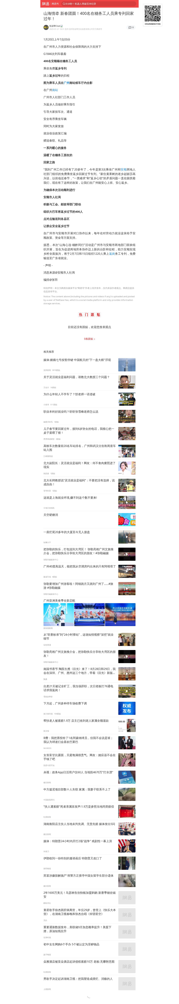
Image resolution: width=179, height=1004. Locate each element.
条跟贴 (89, 338)
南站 (55, 90)
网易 (45, 4)
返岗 (112, 253)
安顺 (124, 169)
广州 (66, 83)
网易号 (55, 3)
